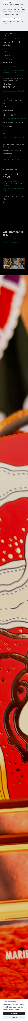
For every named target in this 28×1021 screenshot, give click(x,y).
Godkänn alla (14, 1013)
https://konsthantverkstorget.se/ (11, 38)
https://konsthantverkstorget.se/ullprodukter (14, 118)
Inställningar (14, 1017)
